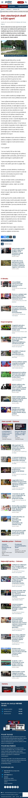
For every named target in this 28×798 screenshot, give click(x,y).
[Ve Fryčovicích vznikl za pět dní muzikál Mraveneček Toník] (6, 532)
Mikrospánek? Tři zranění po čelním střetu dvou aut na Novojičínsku (18, 447)
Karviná (22, 500)
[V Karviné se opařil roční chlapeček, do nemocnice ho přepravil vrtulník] (6, 496)
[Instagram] (8, 787)
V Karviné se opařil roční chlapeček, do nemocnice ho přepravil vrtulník (18, 496)
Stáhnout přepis (10, 55)
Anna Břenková (18, 380)
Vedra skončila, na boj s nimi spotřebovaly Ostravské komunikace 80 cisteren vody (18, 520)
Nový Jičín (22, 300)
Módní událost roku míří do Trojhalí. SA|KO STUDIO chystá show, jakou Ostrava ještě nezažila (19, 388)
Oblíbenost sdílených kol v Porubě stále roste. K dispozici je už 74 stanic (19, 567)
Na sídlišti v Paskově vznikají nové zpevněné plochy (18, 352)
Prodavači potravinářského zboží (20, 545)
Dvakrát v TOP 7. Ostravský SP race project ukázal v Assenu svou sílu (18, 663)
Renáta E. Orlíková (19, 599)
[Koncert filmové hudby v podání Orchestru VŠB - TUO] (20, 427)
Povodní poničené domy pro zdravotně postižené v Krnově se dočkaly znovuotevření (19, 310)
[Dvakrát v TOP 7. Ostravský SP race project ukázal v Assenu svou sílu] (6, 663)
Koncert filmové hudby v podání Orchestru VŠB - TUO (20, 434)
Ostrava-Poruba (20, 331)
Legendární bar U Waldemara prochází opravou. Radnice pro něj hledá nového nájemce (19, 483)
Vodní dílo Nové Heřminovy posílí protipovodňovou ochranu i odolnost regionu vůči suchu (18, 264)
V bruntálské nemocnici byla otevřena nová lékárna (17, 284)
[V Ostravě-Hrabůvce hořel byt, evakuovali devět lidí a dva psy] (6, 459)
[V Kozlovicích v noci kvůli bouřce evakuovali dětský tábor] (6, 470)
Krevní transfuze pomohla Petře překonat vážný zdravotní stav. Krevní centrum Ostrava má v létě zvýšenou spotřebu (19, 622)
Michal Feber (14, 357)
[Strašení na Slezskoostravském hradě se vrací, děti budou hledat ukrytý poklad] (6, 410)
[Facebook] (5, 787)
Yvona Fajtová (15, 315)
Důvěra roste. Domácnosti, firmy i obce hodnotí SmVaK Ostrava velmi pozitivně (19, 652)
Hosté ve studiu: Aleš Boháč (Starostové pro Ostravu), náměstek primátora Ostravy (19, 594)
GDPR (14, 796)
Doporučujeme (6, 322)
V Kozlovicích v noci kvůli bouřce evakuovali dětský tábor (18, 470)
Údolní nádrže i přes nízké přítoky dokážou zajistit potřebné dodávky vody (19, 399)
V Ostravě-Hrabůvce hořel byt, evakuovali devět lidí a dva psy (19, 458)
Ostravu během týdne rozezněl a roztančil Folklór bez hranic (19, 363)
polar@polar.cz (8, 774)
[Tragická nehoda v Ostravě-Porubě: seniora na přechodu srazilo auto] (6, 327)
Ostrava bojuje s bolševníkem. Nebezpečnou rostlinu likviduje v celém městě (19, 607)
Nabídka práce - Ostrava (11, 541)
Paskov (22, 356)
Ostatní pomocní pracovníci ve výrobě (6, 546)
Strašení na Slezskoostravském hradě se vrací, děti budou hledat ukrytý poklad (19, 411)
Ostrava (3, 6)
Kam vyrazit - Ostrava (10, 421)
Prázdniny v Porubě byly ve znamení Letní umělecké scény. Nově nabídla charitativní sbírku (19, 580)
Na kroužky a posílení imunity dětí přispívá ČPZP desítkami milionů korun (19, 508)
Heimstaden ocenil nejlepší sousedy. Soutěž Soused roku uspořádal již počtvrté (19, 674)
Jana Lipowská (19, 346)
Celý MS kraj (22, 314)
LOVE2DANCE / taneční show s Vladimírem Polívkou (7, 434)
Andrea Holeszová (19, 368)
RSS (18, 796)
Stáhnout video (20, 55)
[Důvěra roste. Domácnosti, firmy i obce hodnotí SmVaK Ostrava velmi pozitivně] (6, 650)
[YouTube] (18, 787)
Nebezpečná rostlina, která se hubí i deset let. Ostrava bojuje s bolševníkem (19, 374)
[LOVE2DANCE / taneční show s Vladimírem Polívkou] (7, 427)
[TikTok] (13, 787)
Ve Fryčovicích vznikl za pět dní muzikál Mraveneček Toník (19, 532)
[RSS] (15, 787)
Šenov (22, 642)
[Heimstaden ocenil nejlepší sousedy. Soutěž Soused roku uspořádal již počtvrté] (6, 674)
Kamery (5, 684)
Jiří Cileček (14, 452)
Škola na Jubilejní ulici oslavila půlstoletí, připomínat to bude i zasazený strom (19, 296)
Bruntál (21, 288)
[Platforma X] (10, 787)
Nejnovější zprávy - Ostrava (11, 561)
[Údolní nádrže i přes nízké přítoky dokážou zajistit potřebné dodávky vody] (6, 399)
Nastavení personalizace (6, 796)
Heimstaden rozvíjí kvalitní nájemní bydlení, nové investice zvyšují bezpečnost (18, 252)
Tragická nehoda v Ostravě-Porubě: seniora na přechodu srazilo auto (19, 327)
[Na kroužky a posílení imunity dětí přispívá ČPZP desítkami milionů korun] (6, 508)
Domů (2, 9)
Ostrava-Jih (16, 9)
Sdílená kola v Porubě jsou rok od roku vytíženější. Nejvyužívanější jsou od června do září (19, 340)
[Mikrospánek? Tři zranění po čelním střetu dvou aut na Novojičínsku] (6, 447)
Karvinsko (12, 6)
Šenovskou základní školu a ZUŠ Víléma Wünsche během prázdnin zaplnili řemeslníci (18, 638)
